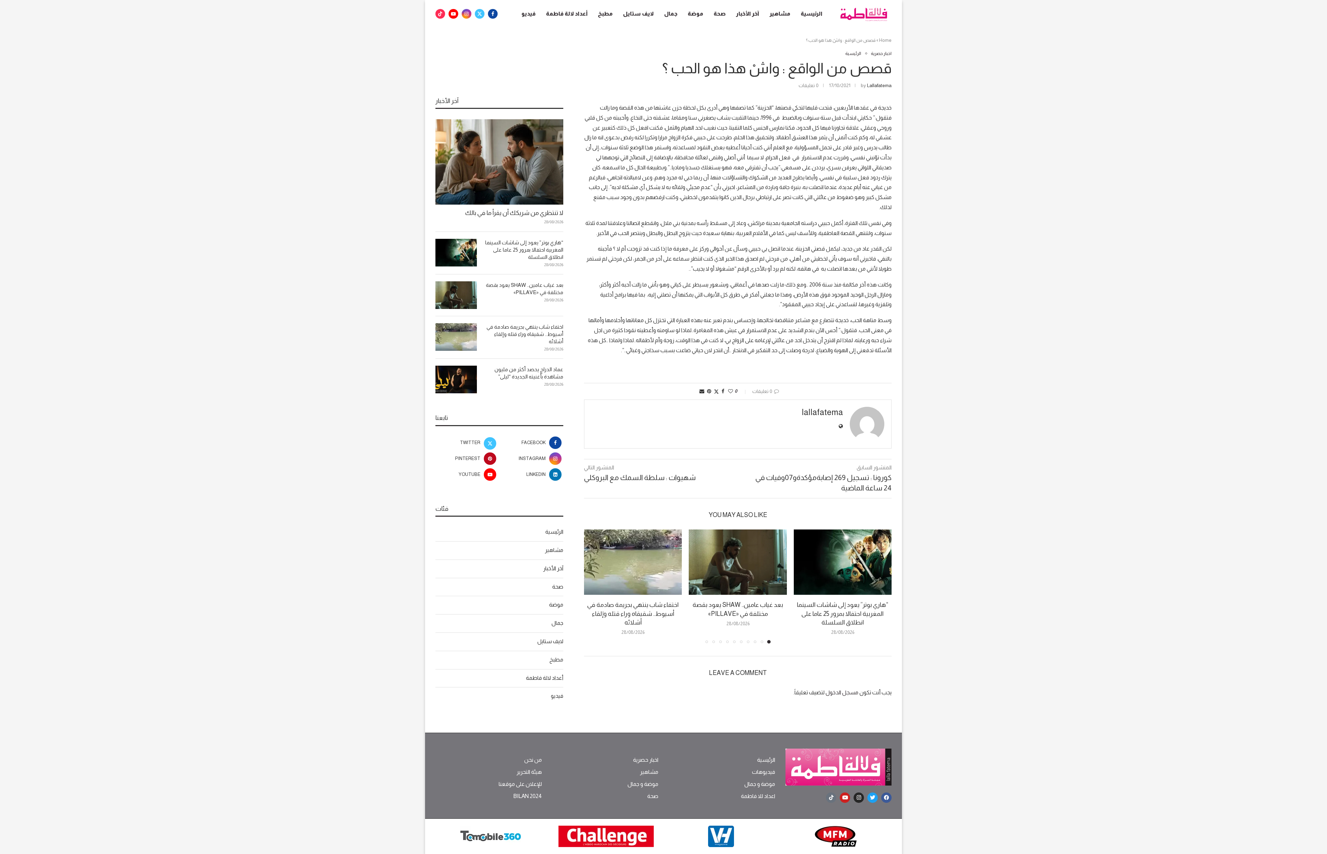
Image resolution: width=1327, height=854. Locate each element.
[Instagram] (466, 14)
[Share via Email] (701, 391)
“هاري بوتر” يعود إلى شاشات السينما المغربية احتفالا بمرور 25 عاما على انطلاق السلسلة (842, 613)
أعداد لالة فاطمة (566, 14)
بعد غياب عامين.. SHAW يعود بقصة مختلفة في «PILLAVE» (524, 288)
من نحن (533, 760)
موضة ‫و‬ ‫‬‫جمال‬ (759, 784)
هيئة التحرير (529, 772)
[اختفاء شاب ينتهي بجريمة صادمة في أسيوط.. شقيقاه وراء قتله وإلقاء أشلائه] (633, 562)
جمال (670, 14)
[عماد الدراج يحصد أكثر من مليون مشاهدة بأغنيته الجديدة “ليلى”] (456, 379)
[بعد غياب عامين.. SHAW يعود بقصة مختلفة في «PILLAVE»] (738, 562)
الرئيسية (811, 14)
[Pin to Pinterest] (709, 391)
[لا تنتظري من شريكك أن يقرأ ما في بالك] (499, 162)
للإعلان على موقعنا (520, 784)
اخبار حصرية (645, 760)
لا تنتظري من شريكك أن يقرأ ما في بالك (514, 212)
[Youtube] (453, 14)
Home (885, 40)
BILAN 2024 (527, 796)
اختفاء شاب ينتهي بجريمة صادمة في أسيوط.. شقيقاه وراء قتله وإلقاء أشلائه (633, 613)
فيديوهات (763, 772)
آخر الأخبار (747, 14)
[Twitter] (479, 14)
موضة (695, 14)
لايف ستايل (638, 14)
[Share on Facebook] (723, 391)
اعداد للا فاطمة (758, 796)
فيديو (528, 14)
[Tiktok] (440, 14)
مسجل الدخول (842, 692)
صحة (720, 14)
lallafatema (879, 85)
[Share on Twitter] (716, 391)
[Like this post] (730, 391)
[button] (593, 586)
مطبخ (605, 14)
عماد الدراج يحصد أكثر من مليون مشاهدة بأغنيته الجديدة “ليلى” (529, 372)
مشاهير (780, 14)
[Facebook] (493, 14)
